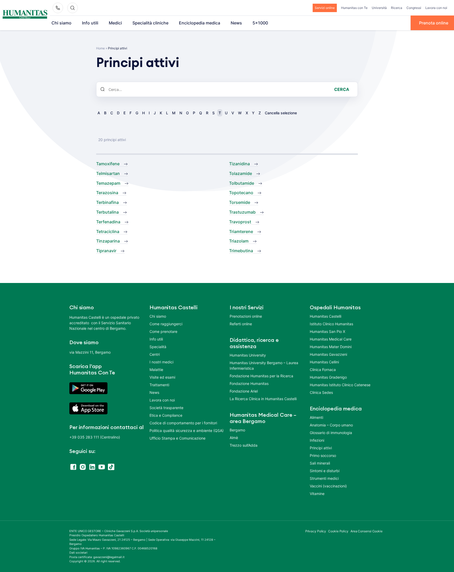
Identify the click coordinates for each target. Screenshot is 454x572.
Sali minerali (320, 463)
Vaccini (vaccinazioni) (328, 486)
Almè (234, 437)
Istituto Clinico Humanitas (331, 324)
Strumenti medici (324, 478)
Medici (115, 22)
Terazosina (107, 192)
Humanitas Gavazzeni (328, 354)
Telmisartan (108, 173)
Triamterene (241, 231)
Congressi (413, 8)
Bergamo (237, 430)
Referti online (241, 324)
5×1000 (260, 22)
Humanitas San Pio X (327, 331)
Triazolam (239, 241)
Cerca (341, 89)
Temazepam (108, 183)
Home (100, 48)
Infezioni (317, 440)
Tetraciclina (107, 231)
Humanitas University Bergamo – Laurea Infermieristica (264, 365)
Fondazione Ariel (244, 391)
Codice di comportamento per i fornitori (183, 423)
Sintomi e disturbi (324, 470)
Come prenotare (163, 331)
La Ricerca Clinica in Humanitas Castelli (263, 398)
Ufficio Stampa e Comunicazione (177, 438)
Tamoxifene (108, 163)
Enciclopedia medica (199, 22)
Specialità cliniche (150, 22)
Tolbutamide (241, 183)
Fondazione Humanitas (249, 383)
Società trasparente (166, 407)
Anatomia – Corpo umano (331, 425)
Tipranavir (106, 250)
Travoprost (240, 221)
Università (379, 8)
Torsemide (239, 202)
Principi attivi (321, 448)
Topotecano (241, 192)
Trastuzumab (242, 212)
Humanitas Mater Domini (331, 346)
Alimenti (316, 417)
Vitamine (317, 493)
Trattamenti (159, 385)
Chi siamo (61, 22)
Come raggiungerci (165, 324)
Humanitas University (248, 355)
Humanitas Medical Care (331, 339)
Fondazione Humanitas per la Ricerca (261, 376)
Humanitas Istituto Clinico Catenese (340, 385)
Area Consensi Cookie (366, 531)
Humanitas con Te (354, 8)
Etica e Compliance (165, 415)
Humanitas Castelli (325, 316)
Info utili (90, 22)
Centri (154, 354)
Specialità (157, 346)
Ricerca (396, 8)
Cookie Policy (338, 531)
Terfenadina (108, 221)
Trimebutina (241, 250)
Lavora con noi (436, 8)
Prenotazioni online (246, 316)
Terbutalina (107, 212)
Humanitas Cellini (324, 362)
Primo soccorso (323, 455)
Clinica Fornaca (323, 369)
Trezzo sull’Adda (243, 445)
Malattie (156, 369)
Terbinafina (107, 202)
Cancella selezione (281, 113)
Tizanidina (239, 163)
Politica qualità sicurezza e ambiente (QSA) (186, 430)
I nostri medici (161, 362)
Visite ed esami (162, 377)
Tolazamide (240, 173)
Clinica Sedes (321, 392)
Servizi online (325, 8)
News (236, 22)
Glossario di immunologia (331, 432)
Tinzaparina (108, 241)
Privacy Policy (315, 531)
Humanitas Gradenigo (328, 377)
